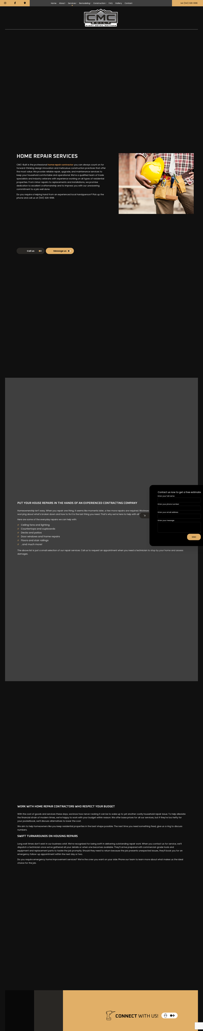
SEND (184, 537)
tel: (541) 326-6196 (189, 3)
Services (72, 3)
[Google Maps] (25, 3)
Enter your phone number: (158, 504)
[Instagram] (5, 3)
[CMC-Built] (101, 17)
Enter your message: (156, 520)
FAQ (111, 3)
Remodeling (84, 3)
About (62, 3)
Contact (128, 3)
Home (53, 3)
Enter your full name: (156, 496)
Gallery (118, 3)
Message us (59, 250)
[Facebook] (15, 3)
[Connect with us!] (169, 1015)
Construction (99, 3)
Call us (30, 250)
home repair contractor (60, 164)
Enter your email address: (158, 512)
